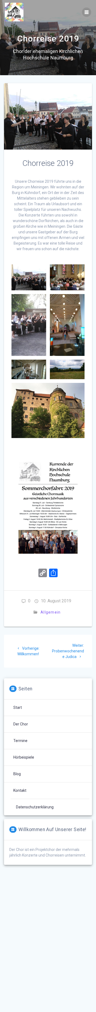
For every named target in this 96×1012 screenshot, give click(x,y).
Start (17, 707)
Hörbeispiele (23, 757)
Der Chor (20, 724)
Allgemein (51, 612)
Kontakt (19, 790)
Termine (20, 741)
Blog (17, 774)
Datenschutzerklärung (35, 807)
